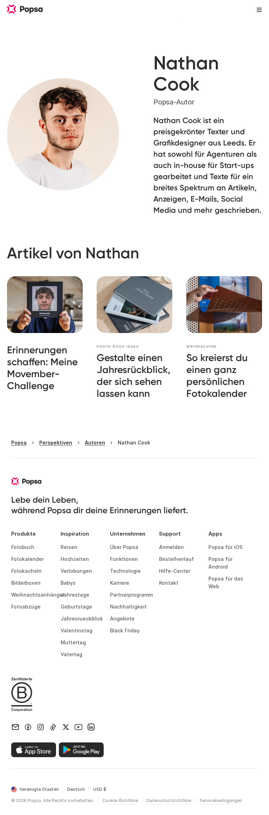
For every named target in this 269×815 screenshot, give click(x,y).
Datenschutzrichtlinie (168, 800)
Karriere (119, 583)
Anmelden (171, 547)
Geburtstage (76, 607)
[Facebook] (28, 727)
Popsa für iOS (225, 547)
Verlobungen (76, 571)
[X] (66, 727)
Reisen (69, 547)
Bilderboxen (26, 583)
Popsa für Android (221, 563)
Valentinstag (76, 630)
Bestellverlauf (176, 559)
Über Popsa (124, 547)
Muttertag (73, 642)
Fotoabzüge (26, 607)
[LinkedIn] (91, 727)
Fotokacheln (26, 571)
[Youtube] (78, 727)
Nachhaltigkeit (128, 607)
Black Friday (125, 630)
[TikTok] (53, 727)
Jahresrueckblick (80, 619)
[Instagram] (40, 727)
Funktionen (124, 559)
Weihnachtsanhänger (30, 595)
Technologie (125, 571)
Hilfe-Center (174, 571)
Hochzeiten (75, 559)
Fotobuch (22, 547)
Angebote (122, 619)
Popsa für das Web (226, 582)
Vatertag (71, 654)
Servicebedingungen (221, 800)
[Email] (15, 727)
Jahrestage (75, 595)
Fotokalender (27, 559)
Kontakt (168, 583)
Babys (68, 583)
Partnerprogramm (129, 595)
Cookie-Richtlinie (120, 800)
